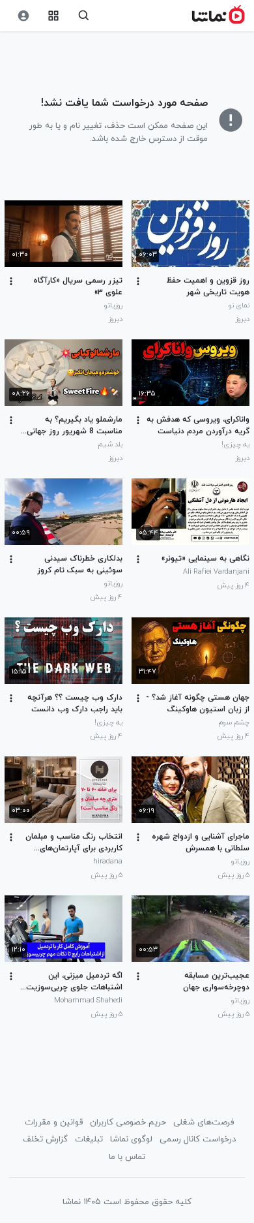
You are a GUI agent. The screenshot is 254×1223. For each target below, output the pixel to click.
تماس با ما (127, 1157)
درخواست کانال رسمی (198, 1139)
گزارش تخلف (45, 1139)
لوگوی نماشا (131, 1139)
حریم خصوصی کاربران (128, 1122)
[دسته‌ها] (54, 16)
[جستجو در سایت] (84, 16)
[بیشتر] (138, 281)
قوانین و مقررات (54, 1122)
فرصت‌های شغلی (203, 1122)
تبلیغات (89, 1139)
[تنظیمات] (23, 16)
